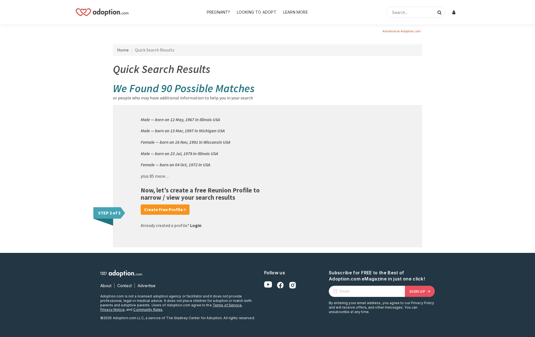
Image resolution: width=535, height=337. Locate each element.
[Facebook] (280, 285)
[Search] (439, 12)
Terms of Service (227, 305)
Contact (124, 285)
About (105, 285)
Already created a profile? (171, 225)
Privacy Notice (112, 309)
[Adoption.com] (102, 12)
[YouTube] (268, 285)
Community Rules (147, 309)
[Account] (453, 12)
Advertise (146, 285)
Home (123, 50)
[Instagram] (292, 285)
